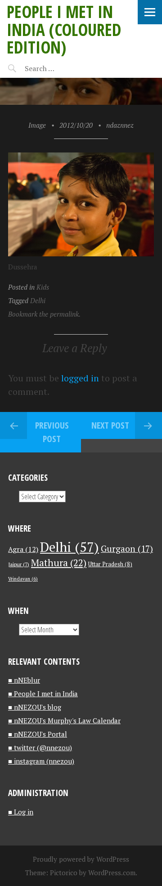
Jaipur (18, 564)
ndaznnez (120, 125)
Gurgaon (127, 548)
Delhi (37, 300)
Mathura (58, 562)
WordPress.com (111, 872)
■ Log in (20, 811)
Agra (23, 549)
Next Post (110, 425)
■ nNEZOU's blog (34, 707)
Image (37, 125)
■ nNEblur (24, 680)
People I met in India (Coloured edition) (64, 29)
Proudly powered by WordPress (81, 859)
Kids (42, 286)
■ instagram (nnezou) (41, 760)
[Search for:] (62, 68)
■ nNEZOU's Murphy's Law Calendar (64, 720)
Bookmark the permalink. (44, 313)
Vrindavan (23, 579)
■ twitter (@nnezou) (40, 747)
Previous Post (52, 432)
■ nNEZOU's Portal (37, 733)
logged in (80, 378)
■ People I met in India (43, 693)
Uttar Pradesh (110, 564)
